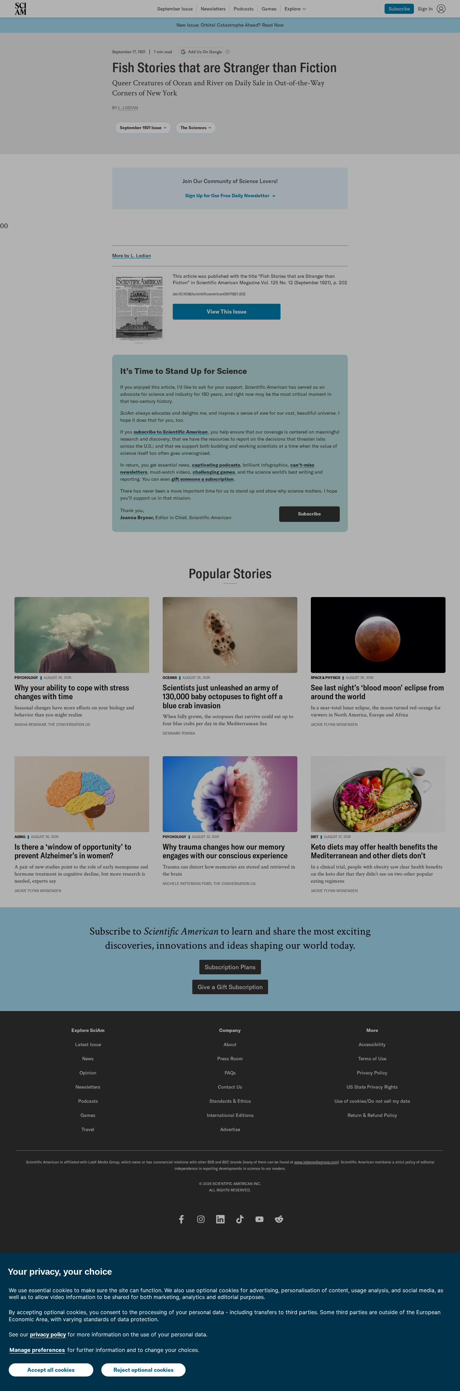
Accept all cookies (50, 1369)
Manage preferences (37, 1349)
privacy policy (48, 1334)
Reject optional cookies (143, 1369)
